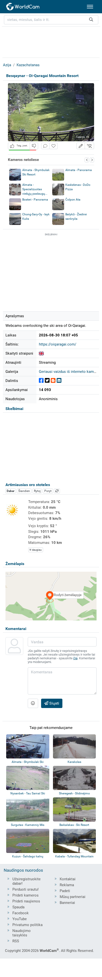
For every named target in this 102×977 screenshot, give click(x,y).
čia (75, 658)
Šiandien (24, 491)
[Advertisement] (51, 41)
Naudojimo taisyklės (21, 933)
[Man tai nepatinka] (34, 145)
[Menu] (90, 7)
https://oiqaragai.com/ (57, 344)
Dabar (10, 491)
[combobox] (51, 19)
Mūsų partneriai (72, 897)
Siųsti (53, 703)
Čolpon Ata (72, 199)
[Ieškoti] (91, 19)
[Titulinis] (23, 6)
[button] (80, 145)
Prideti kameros (25, 895)
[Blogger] (53, 381)
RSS (15, 941)
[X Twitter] (47, 381)
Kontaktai (68, 879)
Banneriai (67, 902)
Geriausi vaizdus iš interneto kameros (70, 371)
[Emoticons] (33, 703)
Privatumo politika (27, 925)
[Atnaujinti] (57, 490)
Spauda (18, 907)
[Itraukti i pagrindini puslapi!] (53, 146)
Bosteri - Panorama (35, 199)
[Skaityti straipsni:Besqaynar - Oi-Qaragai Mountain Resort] (41, 353)
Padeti (65, 891)
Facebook (20, 913)
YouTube (19, 919)
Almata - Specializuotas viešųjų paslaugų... (34, 189)
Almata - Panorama (78, 170)
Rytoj (37, 491)
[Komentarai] (45, 146)
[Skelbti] (41, 381)
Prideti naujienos (26, 901)
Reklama (67, 885)
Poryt (47, 491)
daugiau (36, 550)
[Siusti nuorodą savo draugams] (59, 381)
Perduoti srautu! (25, 889)
